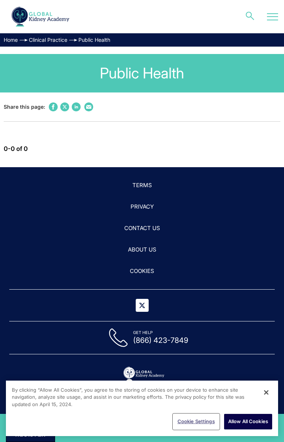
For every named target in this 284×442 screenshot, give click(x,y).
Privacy (142, 206)
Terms (142, 185)
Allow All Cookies (248, 421)
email (88, 106)
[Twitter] (142, 305)
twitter (64, 106)
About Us (142, 249)
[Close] (266, 392)
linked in (76, 106)
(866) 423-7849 (160, 340)
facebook (53, 106)
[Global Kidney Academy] (41, 16)
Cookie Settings (196, 421)
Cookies (142, 270)
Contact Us (142, 228)
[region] (142, 408)
